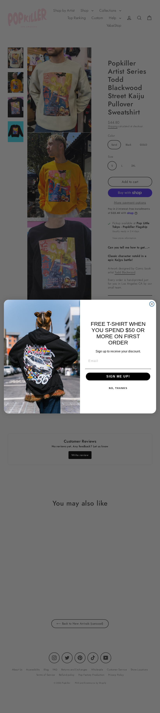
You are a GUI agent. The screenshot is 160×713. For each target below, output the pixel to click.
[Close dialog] (151, 304)
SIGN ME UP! (118, 376)
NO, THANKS (118, 388)
